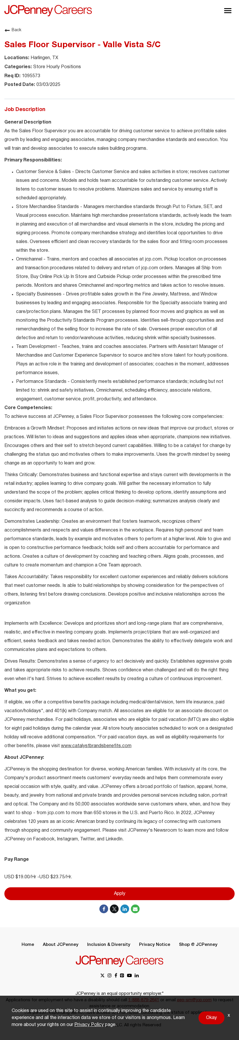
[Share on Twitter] (114, 909)
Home (28, 945)
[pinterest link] (122, 976)
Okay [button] (211, 1018)
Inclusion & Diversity (108, 945)
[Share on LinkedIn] (124, 909)
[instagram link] (109, 976)
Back (16, 30)
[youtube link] (129, 976)
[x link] (102, 976)
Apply (119, 894)
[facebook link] (116, 976)
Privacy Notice (154, 945)
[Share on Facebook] (104, 909)
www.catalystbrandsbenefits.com (96, 746)
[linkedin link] (136, 976)
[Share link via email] (135, 909)
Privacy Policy (89, 1025)
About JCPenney (60, 945)
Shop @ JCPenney (198, 945)
